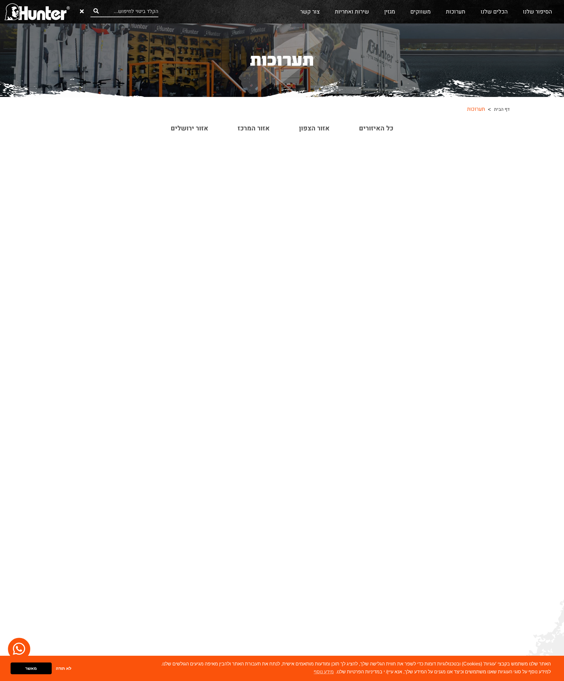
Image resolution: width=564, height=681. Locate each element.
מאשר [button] (31, 668)
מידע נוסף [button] (324, 671)
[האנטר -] (37, 11)
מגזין (389, 12)
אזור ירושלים (189, 128)
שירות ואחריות (352, 12)
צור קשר (310, 12)
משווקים (420, 12)
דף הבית (502, 109)
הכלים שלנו (494, 12)
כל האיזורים (376, 128)
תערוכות (455, 12)
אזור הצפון (314, 128)
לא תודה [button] (63, 668)
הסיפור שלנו (537, 12)
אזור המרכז (254, 128)
